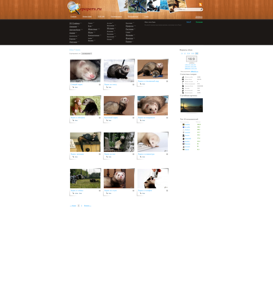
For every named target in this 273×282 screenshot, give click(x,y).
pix (194, 71)
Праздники (129, 23)
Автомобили (74, 30)
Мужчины (110, 31)
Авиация (73, 26)
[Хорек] (86, 71)
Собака (76, 193)
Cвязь (146, 16)
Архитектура (73, 36)
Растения (129, 29)
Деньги (90, 23)
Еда (89, 26)
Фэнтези (129, 38)
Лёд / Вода (109, 23)
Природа (129, 26)
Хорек (77, 50)
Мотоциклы (110, 25)
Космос (90, 40)
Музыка (110, 28)
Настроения (110, 36)
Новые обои (87, 16)
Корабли (90, 38)
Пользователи (133, 16)
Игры (90, 32)
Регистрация (199, 22)
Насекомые (110, 34)
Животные (92, 29)
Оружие (109, 39)
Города (72, 39)
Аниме (72, 33)
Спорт (128, 32)
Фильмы (129, 35)
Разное (129, 41)
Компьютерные (93, 35)
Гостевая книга (116, 16)
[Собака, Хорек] (86, 178)
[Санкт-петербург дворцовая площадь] (192, 105)
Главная (73, 16)
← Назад (73, 205)
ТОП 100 (101, 16)
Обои (71, 50)
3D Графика (74, 23)
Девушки (73, 42)
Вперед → (87, 205)
